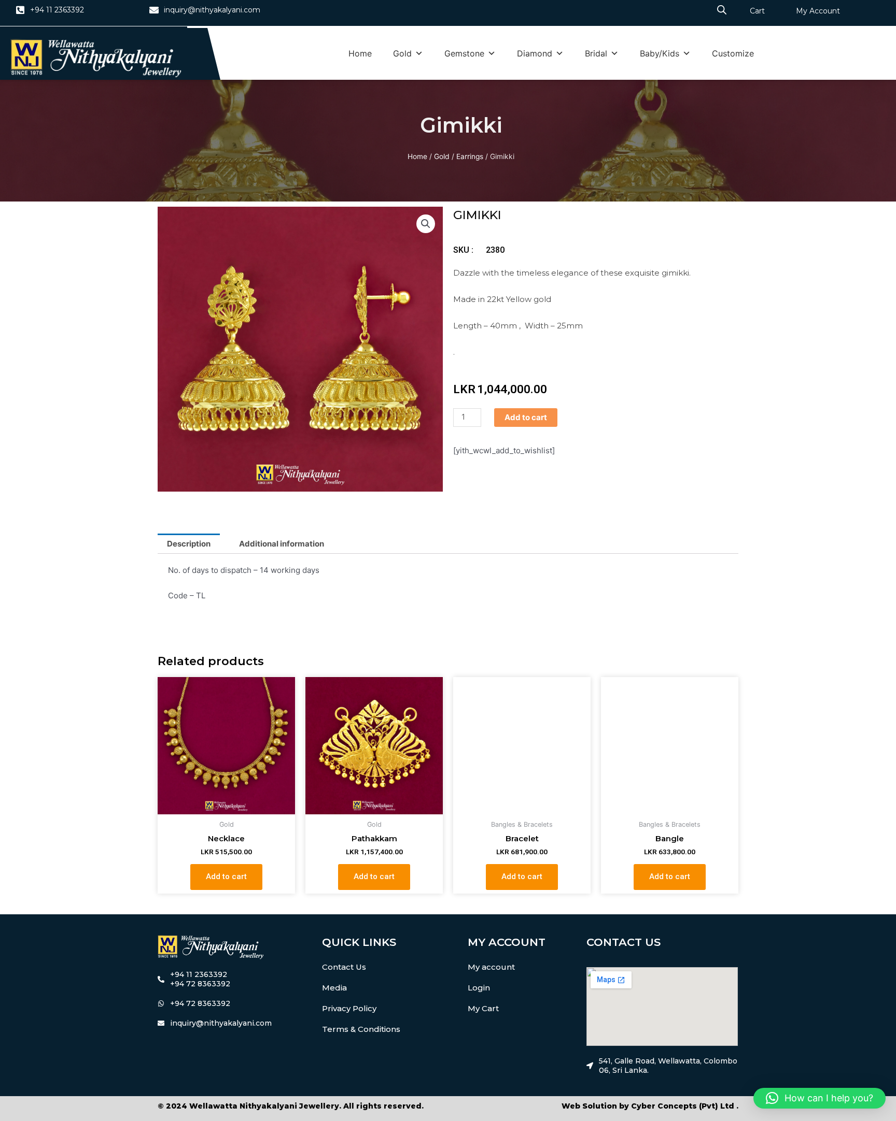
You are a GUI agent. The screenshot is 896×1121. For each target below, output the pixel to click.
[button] (425, 223)
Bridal (596, 53)
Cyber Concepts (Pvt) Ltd (682, 1106)
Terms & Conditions (361, 1029)
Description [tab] (189, 544)
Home (360, 53)
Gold (402, 53)
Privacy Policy (349, 1008)
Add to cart (526, 417)
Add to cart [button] (226, 876)
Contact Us (344, 967)
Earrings (469, 156)
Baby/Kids (659, 53)
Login (479, 988)
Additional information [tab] (281, 544)
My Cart (483, 1008)
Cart (757, 11)
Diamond (534, 53)
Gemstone (464, 53)
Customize (733, 53)
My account (491, 967)
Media (334, 988)
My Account (818, 11)
